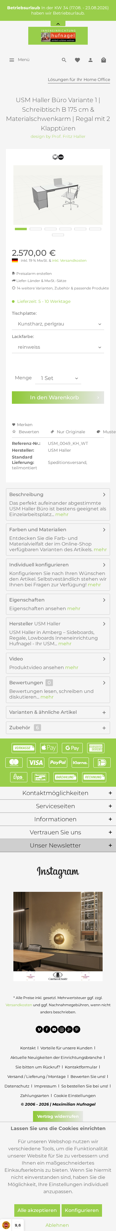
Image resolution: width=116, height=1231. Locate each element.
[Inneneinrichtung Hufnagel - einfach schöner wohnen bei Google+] (69, 1030)
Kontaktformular (81, 1067)
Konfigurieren (82, 1210)
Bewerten (29, 431)
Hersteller (21, 624)
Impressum (45, 1086)
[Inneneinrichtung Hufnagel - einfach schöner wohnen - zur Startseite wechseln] (58, 36)
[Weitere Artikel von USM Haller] (58, 157)
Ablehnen (57, 1225)
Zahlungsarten (34, 1095)
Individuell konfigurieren (39, 565)
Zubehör (24, 727)
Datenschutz (16, 1086)
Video (16, 659)
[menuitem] (17, 60)
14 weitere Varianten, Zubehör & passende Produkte (63, 288)
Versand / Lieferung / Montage (36, 1076)
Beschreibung (26, 494)
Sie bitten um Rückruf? (37, 1067)
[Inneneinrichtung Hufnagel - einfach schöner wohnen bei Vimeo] (39, 1030)
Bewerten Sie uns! (87, 1076)
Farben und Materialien (37, 529)
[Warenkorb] (103, 60)
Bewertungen (26, 682)
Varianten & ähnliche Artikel (43, 712)
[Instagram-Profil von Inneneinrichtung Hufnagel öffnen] (58, 872)
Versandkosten (19, 1005)
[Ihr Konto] (90, 60)
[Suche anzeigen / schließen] (64, 60)
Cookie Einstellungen (75, 1095)
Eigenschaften (27, 600)
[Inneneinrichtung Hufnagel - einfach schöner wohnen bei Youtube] (54, 1030)
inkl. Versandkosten (69, 260)
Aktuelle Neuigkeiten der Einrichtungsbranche (56, 1057)
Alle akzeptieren (37, 1210)
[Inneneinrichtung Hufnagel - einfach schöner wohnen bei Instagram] (61, 1030)
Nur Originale (71, 431)
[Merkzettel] (77, 60)
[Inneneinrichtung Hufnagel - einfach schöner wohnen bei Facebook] (47, 1030)
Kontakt (28, 1047)
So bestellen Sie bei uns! (84, 1086)
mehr (61, 514)
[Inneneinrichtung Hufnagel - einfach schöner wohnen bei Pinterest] (76, 1030)
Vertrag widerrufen (58, 1116)
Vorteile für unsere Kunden (66, 1047)
